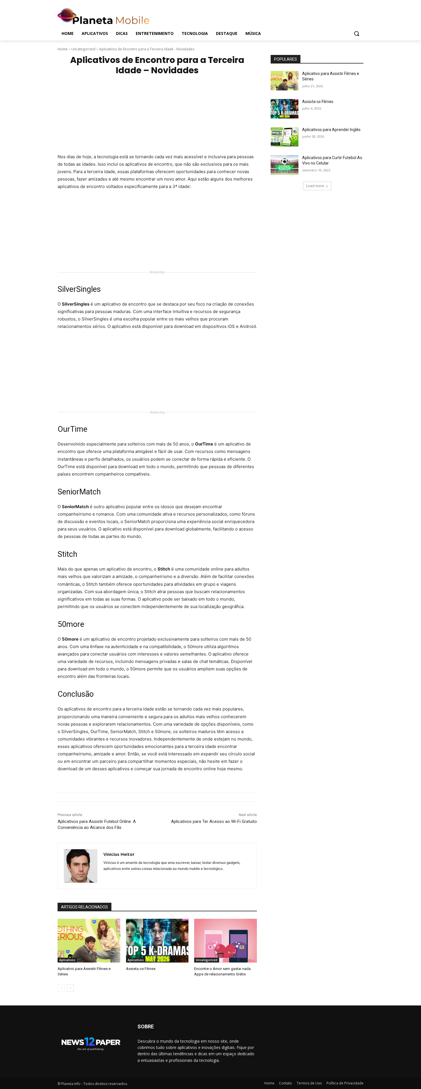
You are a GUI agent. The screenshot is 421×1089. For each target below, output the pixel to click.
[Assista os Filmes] (157, 941)
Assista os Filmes (141, 969)
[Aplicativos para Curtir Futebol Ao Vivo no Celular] (284, 165)
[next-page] (70, 988)
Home (63, 49)
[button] (356, 33)
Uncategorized (83, 49)
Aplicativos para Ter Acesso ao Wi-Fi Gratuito (214, 821)
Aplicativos (67, 960)
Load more (315, 185)
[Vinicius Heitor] (80, 866)
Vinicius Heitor (119, 854)
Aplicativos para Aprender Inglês (331, 129)
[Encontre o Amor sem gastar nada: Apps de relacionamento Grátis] (225, 941)
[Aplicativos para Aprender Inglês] (284, 136)
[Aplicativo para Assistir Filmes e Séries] (89, 941)
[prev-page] (61, 988)
